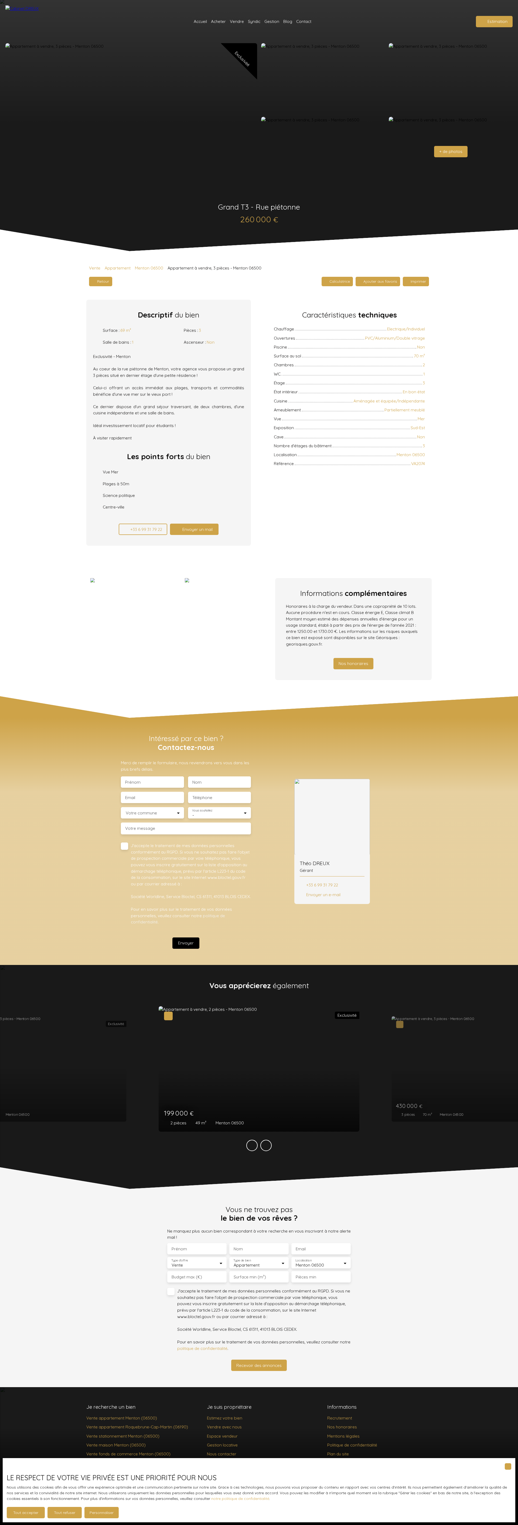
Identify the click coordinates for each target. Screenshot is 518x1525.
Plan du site (338, 1453)
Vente (94, 268)
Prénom (133, 782)
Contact (303, 21)
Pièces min (306, 1277)
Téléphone (202, 797)
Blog (287, 21)
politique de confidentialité (202, 1348)
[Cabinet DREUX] (25, 21)
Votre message (140, 828)
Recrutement (339, 1418)
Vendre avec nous (224, 1427)
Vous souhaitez (202, 810)
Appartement (118, 268)
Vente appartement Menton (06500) (121, 1418)
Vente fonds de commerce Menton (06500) (128, 1453)
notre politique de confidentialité (240, 1498)
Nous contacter (221, 1453)
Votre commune (141, 813)
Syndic (254, 21)
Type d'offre (179, 1260)
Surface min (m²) (250, 1277)
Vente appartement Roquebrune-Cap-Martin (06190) (137, 1427)
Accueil (200, 21)
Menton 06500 (149, 268)
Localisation (303, 1260)
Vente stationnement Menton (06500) (122, 1436)
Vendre (237, 21)
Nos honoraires (342, 1427)
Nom (197, 782)
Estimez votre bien (224, 1418)
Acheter (218, 21)
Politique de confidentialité (352, 1445)
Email (130, 797)
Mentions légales (343, 1436)
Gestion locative (222, 1445)
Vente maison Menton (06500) (116, 1445)
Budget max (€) (187, 1277)
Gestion (271, 21)
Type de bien (242, 1260)
